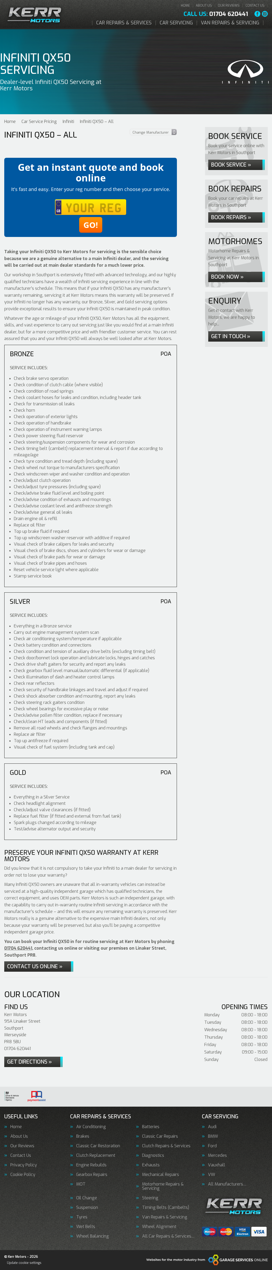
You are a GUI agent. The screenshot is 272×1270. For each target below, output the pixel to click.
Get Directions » (29, 1061)
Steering (150, 1198)
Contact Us (255, 5)
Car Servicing (176, 22)
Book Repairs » (231, 217)
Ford (212, 1146)
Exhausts (151, 1165)
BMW (213, 1136)
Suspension (87, 1207)
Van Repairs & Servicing (230, 22)
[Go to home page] (35, 14)
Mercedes (217, 1155)
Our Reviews (229, 5)
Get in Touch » (230, 336)
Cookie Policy (22, 1175)
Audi (212, 1127)
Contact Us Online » (34, 966)
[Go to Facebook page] (257, 14)
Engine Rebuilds (91, 1165)
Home (185, 5)
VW (211, 1175)
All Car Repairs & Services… (168, 1236)
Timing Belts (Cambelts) (165, 1207)
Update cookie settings (24, 1263)
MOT (81, 1184)
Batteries (150, 1127)
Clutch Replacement (95, 1155)
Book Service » (231, 164)
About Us (204, 5)
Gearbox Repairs (91, 1175)
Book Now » (227, 277)
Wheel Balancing (92, 1236)
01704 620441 (216, 14)
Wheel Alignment (159, 1227)
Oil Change (86, 1198)
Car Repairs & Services (124, 22)
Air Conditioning (91, 1127)
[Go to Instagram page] (265, 14)
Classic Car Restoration (98, 1146)
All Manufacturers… (227, 1184)
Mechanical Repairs (160, 1175)
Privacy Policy (23, 1165)
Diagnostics (153, 1155)
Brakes (82, 1136)
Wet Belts (85, 1227)
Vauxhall (216, 1165)
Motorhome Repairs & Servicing (163, 1186)
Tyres (81, 1217)
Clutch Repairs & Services (166, 1146)
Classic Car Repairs (160, 1136)
